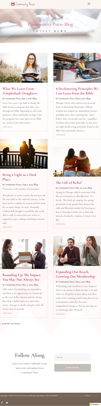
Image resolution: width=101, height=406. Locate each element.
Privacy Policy (63, 396)
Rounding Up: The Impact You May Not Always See (21, 277)
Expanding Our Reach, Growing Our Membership (75, 274)
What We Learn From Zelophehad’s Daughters (19, 91)
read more (7, 126)
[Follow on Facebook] (2, 403)
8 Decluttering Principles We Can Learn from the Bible (77, 91)
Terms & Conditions (77, 396)
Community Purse (13, 98)
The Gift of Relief (69, 182)
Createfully (95, 396)
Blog (35, 98)
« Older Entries (10, 324)
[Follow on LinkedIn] (7, 403)
